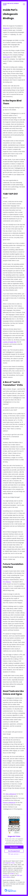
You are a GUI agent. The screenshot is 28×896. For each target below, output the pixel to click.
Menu (24, 4)
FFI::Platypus (7, 582)
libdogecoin (6, 28)
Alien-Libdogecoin (11, 794)
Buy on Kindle (14, 847)
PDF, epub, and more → (14, 854)
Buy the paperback (14, 851)
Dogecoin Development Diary (11, 4)
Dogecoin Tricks (14, 836)
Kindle (12, 873)
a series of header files (9, 342)
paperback (6, 875)
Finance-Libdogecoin (9, 802)
